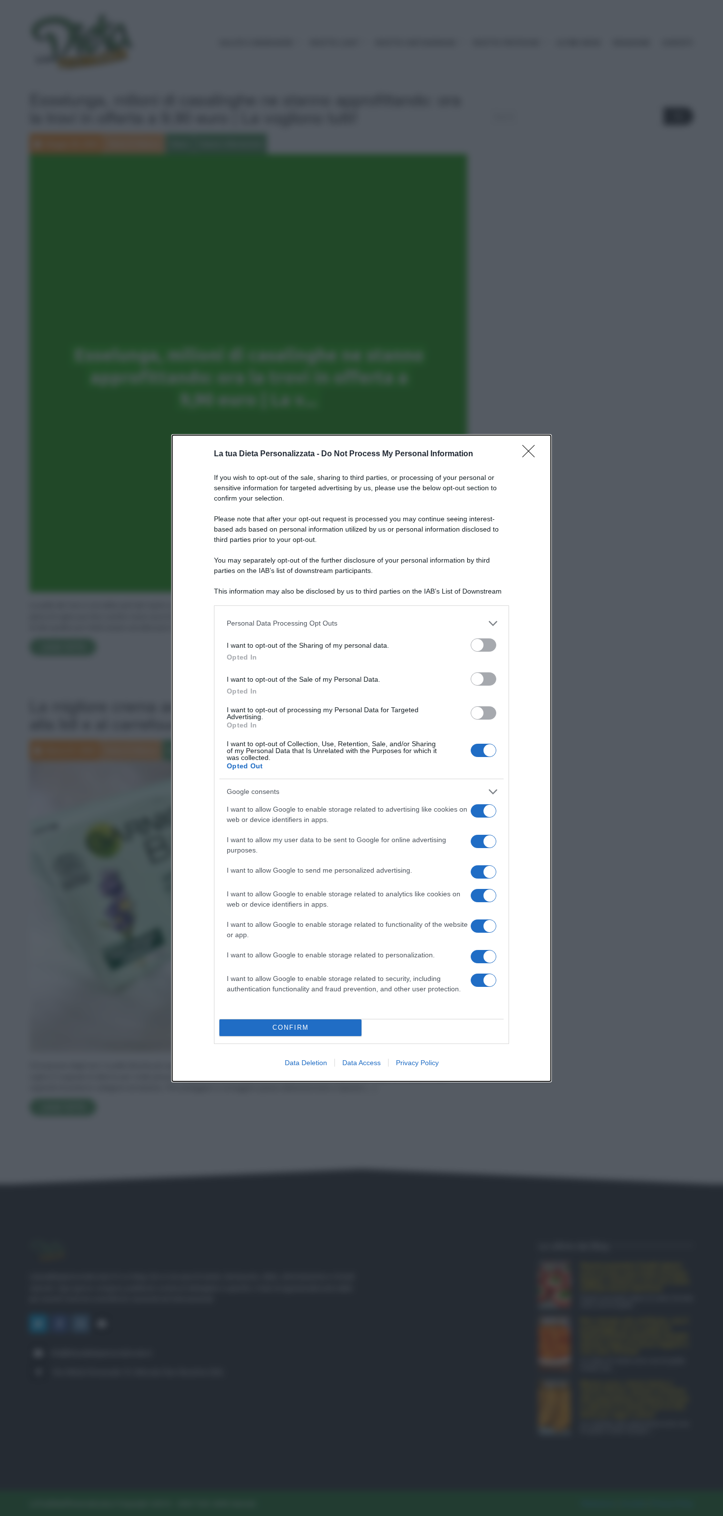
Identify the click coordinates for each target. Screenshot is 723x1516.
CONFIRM (290, 1027)
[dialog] (361, 758)
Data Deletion (306, 1063)
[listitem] (361, 623)
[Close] (531, 454)
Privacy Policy (417, 1063)
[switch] (483, 645)
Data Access (361, 1063)
